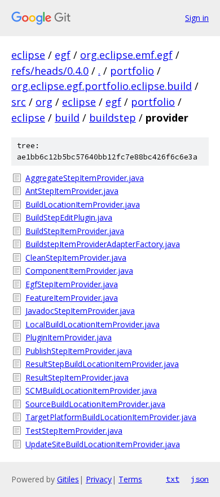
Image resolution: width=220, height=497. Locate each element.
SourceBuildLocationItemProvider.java (95, 404)
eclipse (28, 55)
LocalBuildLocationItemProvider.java (92, 324)
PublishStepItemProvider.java (78, 350)
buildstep (112, 117)
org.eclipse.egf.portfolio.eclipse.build (101, 86)
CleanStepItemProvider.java (75, 257)
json (200, 479)
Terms (130, 479)
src (18, 102)
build (67, 117)
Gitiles (68, 479)
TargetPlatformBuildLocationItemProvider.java (110, 417)
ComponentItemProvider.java (79, 270)
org (44, 102)
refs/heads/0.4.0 (50, 70)
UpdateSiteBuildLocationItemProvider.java (102, 444)
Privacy (99, 479)
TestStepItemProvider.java (73, 430)
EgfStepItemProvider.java (71, 284)
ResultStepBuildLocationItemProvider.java (102, 363)
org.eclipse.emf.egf (126, 55)
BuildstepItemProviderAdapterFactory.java (102, 244)
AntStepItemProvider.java (71, 190)
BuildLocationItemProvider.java (82, 204)
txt (172, 479)
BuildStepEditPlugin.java (68, 217)
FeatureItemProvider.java (71, 297)
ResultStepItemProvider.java (77, 377)
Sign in (197, 17)
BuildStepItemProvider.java (74, 231)
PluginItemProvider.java (68, 337)
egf (63, 55)
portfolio (132, 70)
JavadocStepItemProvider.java (80, 310)
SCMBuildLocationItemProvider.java (91, 390)
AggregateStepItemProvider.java (84, 177)
